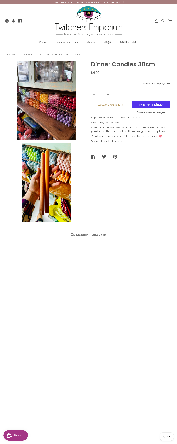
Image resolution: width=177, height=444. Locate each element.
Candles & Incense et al (35, 54)
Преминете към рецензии (155, 83)
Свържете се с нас (67, 42)
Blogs (107, 42)
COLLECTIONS (128, 42)
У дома (43, 42)
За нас (91, 42)
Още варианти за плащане (151, 112)
